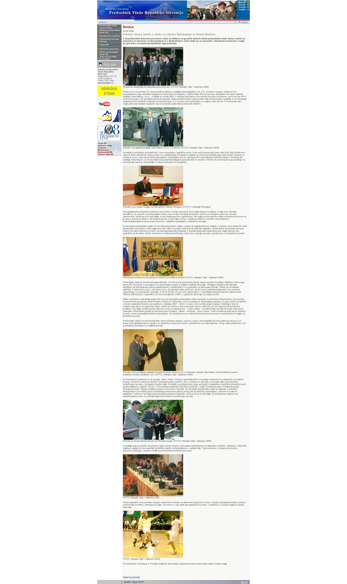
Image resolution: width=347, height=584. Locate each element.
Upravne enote (105, 145)
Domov (242, 2)
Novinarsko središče (110, 36)
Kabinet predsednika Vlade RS (109, 31)
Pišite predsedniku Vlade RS (108, 53)
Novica (102, 22)
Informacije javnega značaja (109, 40)
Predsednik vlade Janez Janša (108, 26)
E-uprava (102, 148)
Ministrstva (103, 150)
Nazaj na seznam (131, 577)
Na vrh (244, 582)
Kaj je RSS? (138, 582)
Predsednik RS (105, 152)
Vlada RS (104, 45)
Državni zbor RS (105, 154)
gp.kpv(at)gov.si (105, 83)
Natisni (245, 22)
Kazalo (242, 4)
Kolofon (128, 582)
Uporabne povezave (109, 49)
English (242, 9)
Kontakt (242, 7)
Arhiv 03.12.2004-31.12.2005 (108, 58)
